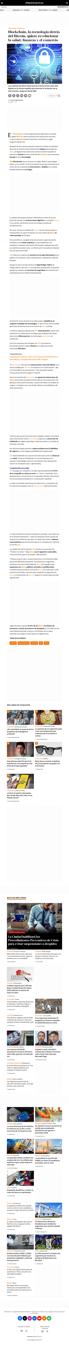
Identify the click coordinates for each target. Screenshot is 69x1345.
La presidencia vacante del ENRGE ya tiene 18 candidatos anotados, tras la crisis (47, 1160)
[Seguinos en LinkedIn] (34, 1318)
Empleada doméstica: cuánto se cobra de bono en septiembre (20, 1191)
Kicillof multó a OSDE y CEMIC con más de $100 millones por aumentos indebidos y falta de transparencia (19, 1257)
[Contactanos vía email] (22, 1331)
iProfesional (12, 28)
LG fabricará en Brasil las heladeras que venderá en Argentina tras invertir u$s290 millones (47, 1225)
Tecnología (20, 28)
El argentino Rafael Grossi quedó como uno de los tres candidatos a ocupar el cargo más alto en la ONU (20, 1208)
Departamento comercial (45, 1328)
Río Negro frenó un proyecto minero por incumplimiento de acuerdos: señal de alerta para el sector (19, 1288)
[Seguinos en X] (25, 1318)
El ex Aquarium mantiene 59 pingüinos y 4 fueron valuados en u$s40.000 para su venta (47, 1020)
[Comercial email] (42, 1331)
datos (12, 152)
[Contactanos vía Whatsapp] (26, 1331)
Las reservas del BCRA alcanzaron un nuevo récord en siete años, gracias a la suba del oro (20, 1053)
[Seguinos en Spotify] (49, 1318)
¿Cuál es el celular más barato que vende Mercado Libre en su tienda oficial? (19, 795)
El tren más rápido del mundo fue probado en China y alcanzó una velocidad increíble (19, 1271)
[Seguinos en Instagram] (29, 1318)
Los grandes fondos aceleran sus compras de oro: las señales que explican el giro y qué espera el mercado (20, 1161)
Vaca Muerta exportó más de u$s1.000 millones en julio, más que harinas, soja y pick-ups (20, 1083)
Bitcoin (20, 136)
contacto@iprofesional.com (34, 1340)
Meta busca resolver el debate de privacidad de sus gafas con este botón (47, 763)
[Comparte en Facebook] (9, 95)
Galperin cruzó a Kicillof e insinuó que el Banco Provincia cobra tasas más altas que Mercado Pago (47, 1053)
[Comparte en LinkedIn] (21, 95)
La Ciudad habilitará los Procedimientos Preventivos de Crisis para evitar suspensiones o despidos (33, 940)
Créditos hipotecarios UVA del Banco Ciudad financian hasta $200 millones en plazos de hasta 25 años (19, 989)
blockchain (17, 134)
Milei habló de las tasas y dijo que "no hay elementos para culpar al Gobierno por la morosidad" (19, 956)
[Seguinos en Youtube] (39, 1318)
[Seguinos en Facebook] (20, 1318)
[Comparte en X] (13, 95)
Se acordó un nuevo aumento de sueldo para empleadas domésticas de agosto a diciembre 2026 (48, 1129)
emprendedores (23, 643)
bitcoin (56, 220)
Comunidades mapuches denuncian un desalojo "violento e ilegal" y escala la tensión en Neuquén (20, 1004)
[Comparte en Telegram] (25, 95)
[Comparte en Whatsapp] (17, 95)
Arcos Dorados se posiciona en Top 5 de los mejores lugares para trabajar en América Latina (20, 1067)
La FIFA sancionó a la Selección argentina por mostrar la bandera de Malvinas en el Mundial (47, 1257)
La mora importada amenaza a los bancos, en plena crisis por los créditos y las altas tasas (48, 956)
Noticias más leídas (16, 898)
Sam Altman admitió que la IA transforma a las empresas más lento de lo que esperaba (19, 763)
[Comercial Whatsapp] (47, 1331)
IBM (23, 142)
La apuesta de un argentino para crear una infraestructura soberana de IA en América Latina (48, 732)
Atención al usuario (24, 1327)
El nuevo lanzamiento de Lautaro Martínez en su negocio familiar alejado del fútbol (19, 1224)
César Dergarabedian (16, 100)
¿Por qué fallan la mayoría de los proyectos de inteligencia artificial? (20, 731)
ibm (41, 643)
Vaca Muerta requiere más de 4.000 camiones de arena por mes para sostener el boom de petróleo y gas (20, 1020)
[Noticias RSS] (44, 1318)
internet (13, 643)
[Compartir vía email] (29, 95)
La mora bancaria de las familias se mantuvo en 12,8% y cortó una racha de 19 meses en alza (20, 1128)
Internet (27, 367)
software (44, 154)
